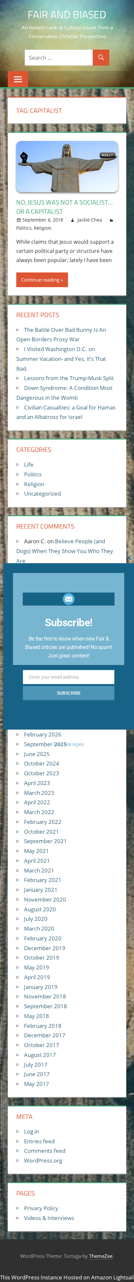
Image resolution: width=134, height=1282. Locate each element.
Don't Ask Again (69, 744)
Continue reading (40, 279)
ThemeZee (101, 1256)
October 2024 (41, 763)
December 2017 (44, 1035)
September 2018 (45, 1006)
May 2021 (36, 851)
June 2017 (37, 1074)
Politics (24, 228)
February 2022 (42, 822)
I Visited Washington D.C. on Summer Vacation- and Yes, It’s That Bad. (61, 358)
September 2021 (45, 841)
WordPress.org (43, 1160)
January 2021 (41, 889)
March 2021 (39, 870)
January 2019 (41, 987)
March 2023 (39, 792)
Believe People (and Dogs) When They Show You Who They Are (64, 550)
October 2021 (41, 831)
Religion (42, 228)
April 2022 (37, 802)
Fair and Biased (67, 14)
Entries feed (39, 1141)
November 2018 (45, 996)
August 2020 (40, 909)
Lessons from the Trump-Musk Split (69, 378)
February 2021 (42, 880)
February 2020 (42, 938)
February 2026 (42, 734)
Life (29, 464)
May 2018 (36, 1016)
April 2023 (37, 783)
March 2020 (39, 928)
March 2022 (39, 812)
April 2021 (37, 860)
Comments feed (44, 1150)
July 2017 (35, 1064)
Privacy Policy (41, 1208)
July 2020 (35, 918)
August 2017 (40, 1054)
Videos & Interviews (49, 1218)
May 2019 (36, 967)
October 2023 (41, 773)
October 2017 (41, 1045)
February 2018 (42, 1025)
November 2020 (45, 899)
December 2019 (44, 948)
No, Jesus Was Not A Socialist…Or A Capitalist (64, 206)
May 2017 (36, 1084)
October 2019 (41, 957)
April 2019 (37, 977)
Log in (31, 1131)
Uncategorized (42, 493)
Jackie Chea (89, 220)
